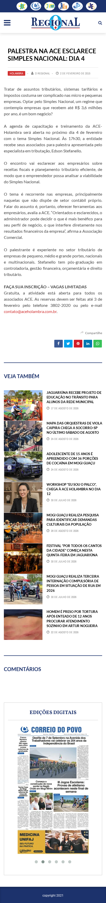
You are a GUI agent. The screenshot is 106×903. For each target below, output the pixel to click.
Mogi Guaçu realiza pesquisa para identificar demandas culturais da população (73, 519)
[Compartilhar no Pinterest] (78, 344)
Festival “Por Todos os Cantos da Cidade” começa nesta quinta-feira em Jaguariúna (74, 550)
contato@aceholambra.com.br (30, 311)
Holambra (16, 73)
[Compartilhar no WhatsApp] (97, 344)
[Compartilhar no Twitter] (68, 344)
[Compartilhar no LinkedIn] (88, 344)
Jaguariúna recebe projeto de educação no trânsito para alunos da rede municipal (74, 397)
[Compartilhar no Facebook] (58, 344)
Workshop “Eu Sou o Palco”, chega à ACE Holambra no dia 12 (74, 489)
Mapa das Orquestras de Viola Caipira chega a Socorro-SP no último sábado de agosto (74, 428)
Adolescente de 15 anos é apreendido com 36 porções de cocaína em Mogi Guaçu (72, 458)
